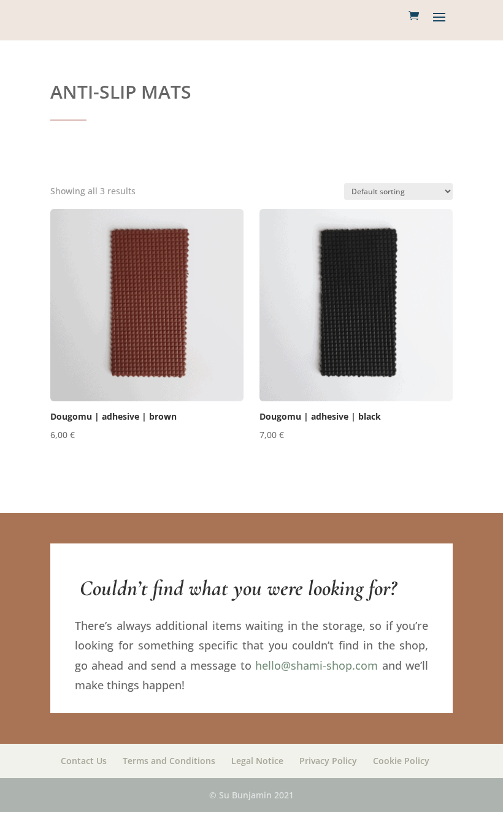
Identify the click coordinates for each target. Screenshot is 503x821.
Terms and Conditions (169, 760)
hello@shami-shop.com (316, 665)
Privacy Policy (328, 760)
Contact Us (84, 760)
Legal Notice (257, 760)
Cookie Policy (401, 760)
